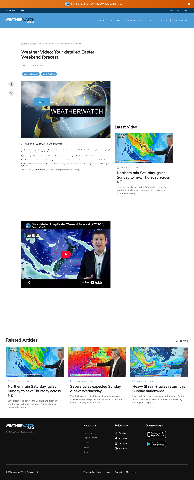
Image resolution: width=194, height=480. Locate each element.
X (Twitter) (123, 438)
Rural (164, 20)
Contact (118, 472)
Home (24, 43)
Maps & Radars (124, 20)
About (171, 10)
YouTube (123, 448)
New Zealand (49, 74)
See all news (182, 341)
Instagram (123, 443)
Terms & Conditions (92, 472)
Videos (153, 20)
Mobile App (182, 10)
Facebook (123, 433)
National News (30, 74)
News (142, 20)
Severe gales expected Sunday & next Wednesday (95, 388)
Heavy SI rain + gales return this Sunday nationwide (158, 388)
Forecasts (102, 20)
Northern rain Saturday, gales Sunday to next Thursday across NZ (143, 177)
